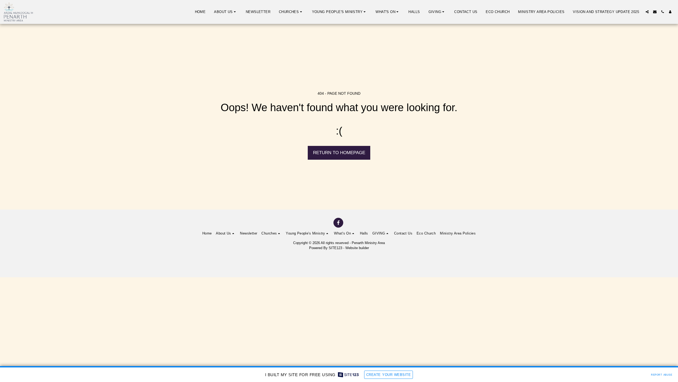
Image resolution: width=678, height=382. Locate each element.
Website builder (357, 248)
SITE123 (335, 248)
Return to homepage (339, 152)
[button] (225, 11)
